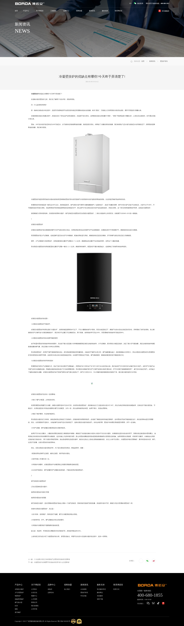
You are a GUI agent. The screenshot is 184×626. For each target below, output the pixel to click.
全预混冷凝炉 (19, 589)
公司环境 (34, 609)
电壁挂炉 (18, 596)
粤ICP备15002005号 (64, 621)
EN (130, 3)
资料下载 (100, 599)
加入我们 (67, 589)
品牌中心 (66, 11)
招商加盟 (79, 11)
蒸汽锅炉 (18, 612)
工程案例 (53, 11)
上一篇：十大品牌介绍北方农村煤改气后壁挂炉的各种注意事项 (49, 559)
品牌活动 (51, 592)
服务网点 (100, 592)
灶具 (16, 606)
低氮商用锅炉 (19, 599)
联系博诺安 (119, 11)
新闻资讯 (92, 11)
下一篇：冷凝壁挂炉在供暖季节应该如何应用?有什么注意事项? (49, 562)
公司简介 (34, 589)
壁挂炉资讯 (164, 61)
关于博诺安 (40, 11)
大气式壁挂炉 (19, 592)
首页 (16, 11)
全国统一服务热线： (145, 591)
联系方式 (116, 589)
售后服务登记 (101, 589)
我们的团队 (35, 606)
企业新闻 (83, 589)
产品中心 (26, 11)
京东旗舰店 (165, 11)
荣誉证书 (34, 602)
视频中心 (34, 596)
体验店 (50, 589)
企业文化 (34, 592)
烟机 (16, 609)
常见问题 (83, 596)
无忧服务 (100, 596)
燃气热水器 (18, 602)
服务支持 (105, 11)
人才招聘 (34, 599)
